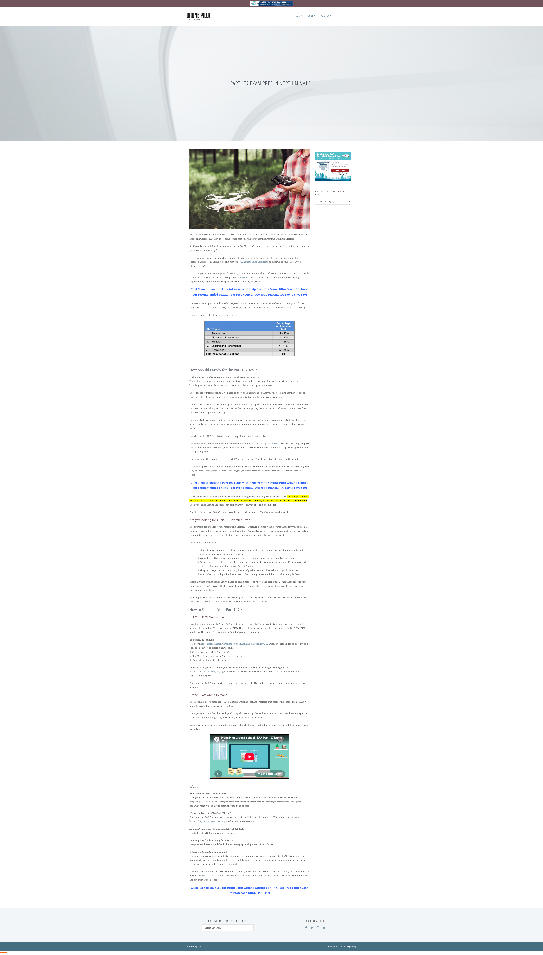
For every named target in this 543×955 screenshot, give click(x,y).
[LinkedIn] (353, 16)
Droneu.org (193, 947)
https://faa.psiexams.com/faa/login (207, 671)
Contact (326, 16)
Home (299, 16)
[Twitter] (343, 16)
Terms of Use (344, 947)
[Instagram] (348, 16)
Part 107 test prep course (264, 443)
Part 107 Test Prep (211, 875)
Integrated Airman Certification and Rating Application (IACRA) (235, 643)
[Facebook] (339, 16)
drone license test (244, 277)
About (311, 16)
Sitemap (353, 947)
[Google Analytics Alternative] (5, 952)
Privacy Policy (332, 947)
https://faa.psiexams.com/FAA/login (208, 821)
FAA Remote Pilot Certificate (253, 261)
